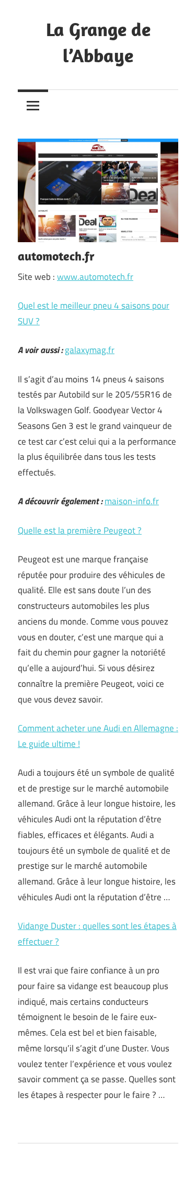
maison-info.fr (132, 501)
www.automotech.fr (95, 277)
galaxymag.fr (89, 350)
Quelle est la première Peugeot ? (80, 530)
